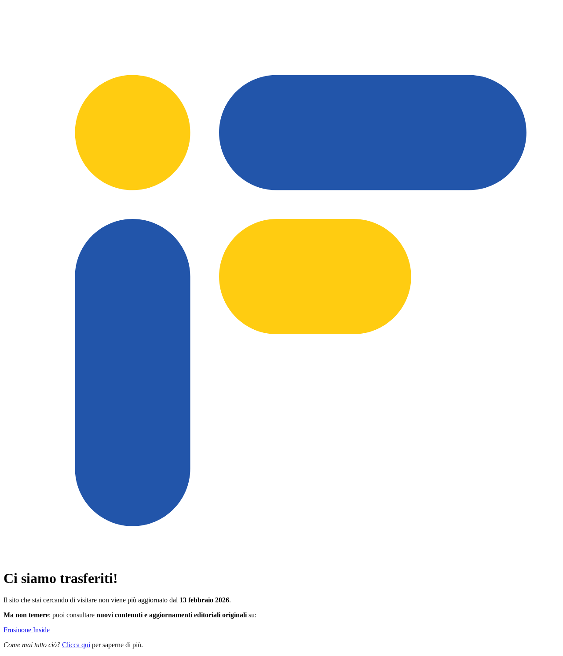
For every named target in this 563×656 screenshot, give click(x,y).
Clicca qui (76, 645)
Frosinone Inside (27, 630)
